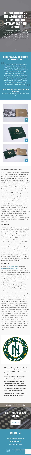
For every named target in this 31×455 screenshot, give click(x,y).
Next (24, 405)
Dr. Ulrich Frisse (13, 266)
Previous (8, 405)
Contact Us (15, 423)
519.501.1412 (15, 441)
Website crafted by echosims (15, 444)
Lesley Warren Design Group (9, 269)
